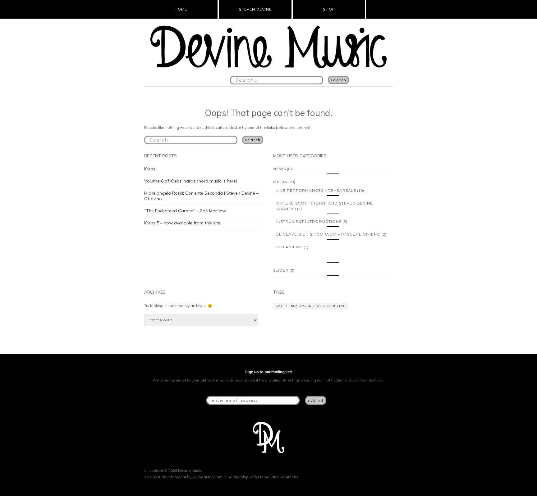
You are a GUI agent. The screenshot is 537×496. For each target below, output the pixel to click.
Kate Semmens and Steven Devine (311, 306)
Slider (281, 270)
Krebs (149, 169)
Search (338, 80)
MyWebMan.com (207, 477)
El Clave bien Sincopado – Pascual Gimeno (328, 234)
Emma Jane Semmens (278, 477)
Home (181, 9)
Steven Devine (255, 9)
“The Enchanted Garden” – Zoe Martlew (185, 211)
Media (280, 181)
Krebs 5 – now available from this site (182, 223)
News (279, 168)
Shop (329, 9)
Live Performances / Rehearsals (316, 190)
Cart (377, 9)
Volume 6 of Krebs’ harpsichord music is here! (190, 181)
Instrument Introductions (309, 221)
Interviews (289, 247)
